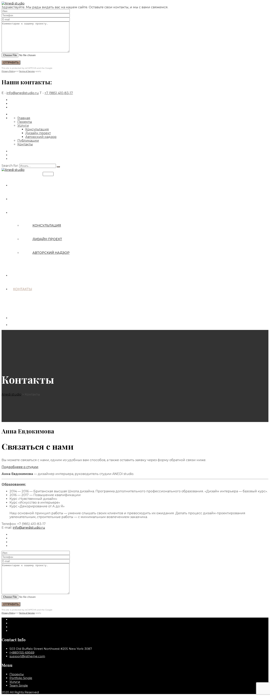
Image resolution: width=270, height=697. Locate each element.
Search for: (10, 166)
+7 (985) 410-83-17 (58, 93)
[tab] (135, 467)
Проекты (24, 122)
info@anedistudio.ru (23, 93)
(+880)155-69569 (21, 652)
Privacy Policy (8, 71)
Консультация (37, 129)
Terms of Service (27, 71)
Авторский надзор (41, 137)
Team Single (18, 685)
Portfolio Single (20, 678)
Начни (16, 318)
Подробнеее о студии (20, 467)
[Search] (58, 166)
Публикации (28, 140)
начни (48, 174)
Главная (23, 118)
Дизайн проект (38, 133)
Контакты (25, 144)
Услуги (23, 125)
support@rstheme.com (27, 656)
